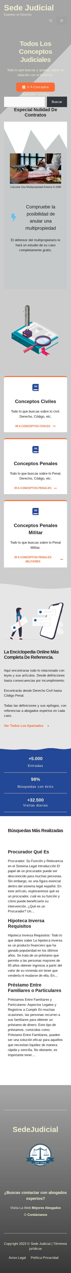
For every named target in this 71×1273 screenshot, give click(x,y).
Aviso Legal (17, 1258)
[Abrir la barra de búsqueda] (50, 21)
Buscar (57, 102)
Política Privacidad (44, 1258)
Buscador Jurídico (35, 94)
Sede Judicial (29, 7)
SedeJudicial (35, 1129)
